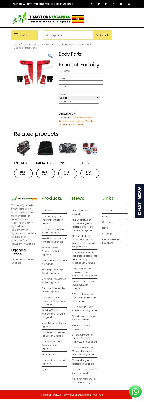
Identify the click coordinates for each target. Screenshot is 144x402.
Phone (62, 86)
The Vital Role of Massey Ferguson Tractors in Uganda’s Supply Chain (84, 241)
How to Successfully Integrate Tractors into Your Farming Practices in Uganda (84, 258)
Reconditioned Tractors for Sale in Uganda (52, 251)
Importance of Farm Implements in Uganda (83, 285)
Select (25, 35)
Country (63, 94)
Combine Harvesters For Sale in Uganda (53, 334)
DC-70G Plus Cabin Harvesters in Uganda (84, 308)
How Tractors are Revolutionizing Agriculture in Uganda (84, 272)
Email (62, 78)
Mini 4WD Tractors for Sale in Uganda (54, 280)
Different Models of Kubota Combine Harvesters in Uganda (84, 338)
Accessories (49, 354)
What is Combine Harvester (81, 327)
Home (17, 44)
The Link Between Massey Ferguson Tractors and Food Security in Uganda (82, 225)
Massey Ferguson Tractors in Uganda (83, 362)
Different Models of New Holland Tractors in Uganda (84, 297)
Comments (65, 101)
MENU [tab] (126, 14)
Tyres (45, 369)
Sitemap (107, 233)
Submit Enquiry (67, 113)
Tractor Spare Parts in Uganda (76, 122)
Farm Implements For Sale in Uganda (54, 290)
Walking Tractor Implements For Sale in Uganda (53, 314)
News (105, 228)
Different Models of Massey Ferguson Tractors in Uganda (83, 351)
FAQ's (105, 216)
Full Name (64, 71)
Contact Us (108, 222)
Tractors (46, 210)
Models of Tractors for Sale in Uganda (84, 371)
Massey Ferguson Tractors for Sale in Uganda (52, 220)
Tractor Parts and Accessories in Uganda (44, 44)
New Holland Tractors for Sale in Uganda (54, 240)
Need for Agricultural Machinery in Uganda (84, 380)
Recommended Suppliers (111, 241)
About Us (107, 210)
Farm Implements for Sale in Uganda (84, 318)
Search (102, 35)
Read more (22, 173)
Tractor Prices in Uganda (81, 212)
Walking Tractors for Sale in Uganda (53, 271)
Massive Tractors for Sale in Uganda (53, 230)
